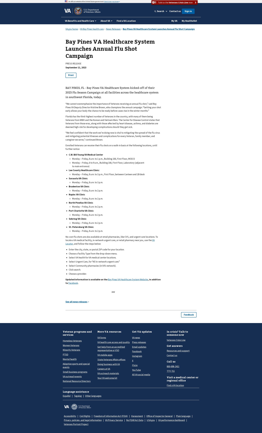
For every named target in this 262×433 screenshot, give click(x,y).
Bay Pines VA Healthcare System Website (128, 279)
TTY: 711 (171, 371)
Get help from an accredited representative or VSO (111, 348)
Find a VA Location (126, 20)
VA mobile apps (104, 354)
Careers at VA (103, 368)
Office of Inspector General (159, 416)
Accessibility (70, 416)
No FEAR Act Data (134, 420)
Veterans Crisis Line (176, 340)
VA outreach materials (108, 373)
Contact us (175, 11)
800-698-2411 (173, 366)
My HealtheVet (189, 20)
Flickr (135, 365)
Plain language (183, 416)
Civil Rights (85, 416)
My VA (174, 20)
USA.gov (151, 420)
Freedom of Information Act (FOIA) (111, 416)
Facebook (73, 283)
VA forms (101, 337)
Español (67, 395)
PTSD (65, 354)
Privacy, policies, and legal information (83, 420)
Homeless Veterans (72, 340)
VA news (136, 337)
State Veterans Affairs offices (111, 359)
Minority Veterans (71, 349)
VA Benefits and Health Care (79, 20)
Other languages (93, 395)
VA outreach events (72, 376)
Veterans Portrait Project (76, 424)
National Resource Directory (77, 381)
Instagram (137, 356)
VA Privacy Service (114, 420)
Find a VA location (175, 385)
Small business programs (75, 371)
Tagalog (78, 395)
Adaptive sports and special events (76, 365)
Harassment (137, 416)
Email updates (139, 346)
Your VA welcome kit (107, 378)
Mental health (70, 359)
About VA (105, 20)
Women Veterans (71, 345)
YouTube (136, 369)
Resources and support (178, 350)
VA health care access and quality (113, 342)
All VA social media (141, 374)
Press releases (139, 342)
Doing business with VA (108, 364)
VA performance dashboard (171, 420)
